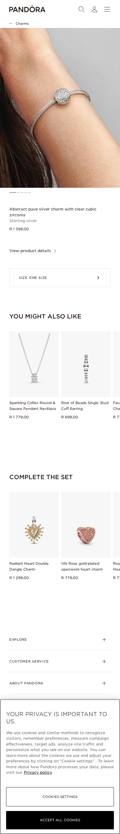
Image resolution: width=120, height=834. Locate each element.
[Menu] (107, 9)
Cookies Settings (60, 797)
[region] (60, 766)
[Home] (27, 9)
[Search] (81, 9)
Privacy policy (38, 772)
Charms (22, 24)
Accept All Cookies (60, 820)
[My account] (94, 9)
